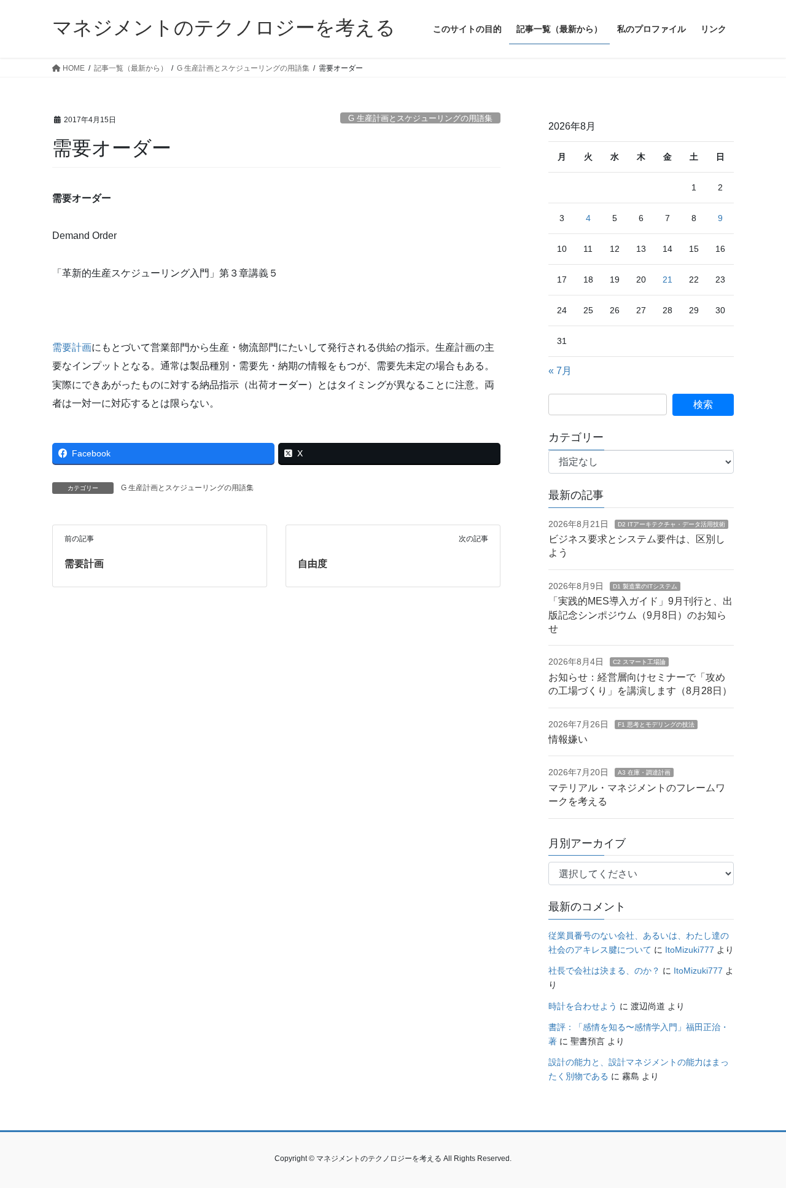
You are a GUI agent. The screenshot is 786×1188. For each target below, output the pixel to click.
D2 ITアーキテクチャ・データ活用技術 (671, 524)
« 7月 (560, 370)
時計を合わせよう (582, 1006)
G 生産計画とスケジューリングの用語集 (420, 118)
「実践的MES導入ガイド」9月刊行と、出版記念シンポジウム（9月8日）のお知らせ (640, 615)
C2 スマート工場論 (639, 661)
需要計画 (71, 347)
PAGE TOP (755, 1141)
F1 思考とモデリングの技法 (656, 724)
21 (667, 279)
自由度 (312, 563)
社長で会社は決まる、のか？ (604, 970)
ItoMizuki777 (689, 950)
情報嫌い (568, 739)
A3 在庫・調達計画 (644, 772)
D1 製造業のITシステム (645, 586)
